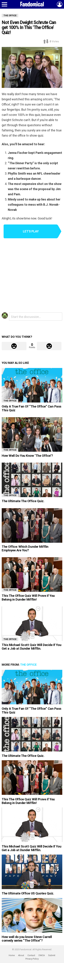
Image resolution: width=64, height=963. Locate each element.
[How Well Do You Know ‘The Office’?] (32, 434)
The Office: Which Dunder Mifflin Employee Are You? (25, 548)
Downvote (49, 346)
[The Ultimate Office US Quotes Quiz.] (32, 872)
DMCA (42, 955)
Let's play (31, 231)
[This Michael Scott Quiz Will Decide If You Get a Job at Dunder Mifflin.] (32, 623)
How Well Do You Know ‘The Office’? (27, 456)
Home (12, 955)
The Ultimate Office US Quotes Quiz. (28, 893)
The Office (10, 400)
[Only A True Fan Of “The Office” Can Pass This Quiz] (32, 385)
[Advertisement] (32, 275)
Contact (31, 955)
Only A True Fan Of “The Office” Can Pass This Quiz (31, 408)
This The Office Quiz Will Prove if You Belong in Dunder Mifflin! (28, 597)
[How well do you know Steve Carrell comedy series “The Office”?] (32, 915)
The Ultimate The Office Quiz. (23, 501)
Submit (51, 955)
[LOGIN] (59, 4)
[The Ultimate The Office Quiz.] (32, 480)
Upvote (14, 346)
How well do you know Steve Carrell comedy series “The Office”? (27, 938)
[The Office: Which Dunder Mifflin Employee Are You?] (32, 525)
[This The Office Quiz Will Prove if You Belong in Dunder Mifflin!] (32, 574)
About (21, 955)
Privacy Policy (32, 958)
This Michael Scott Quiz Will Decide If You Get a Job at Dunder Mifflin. (31, 646)
